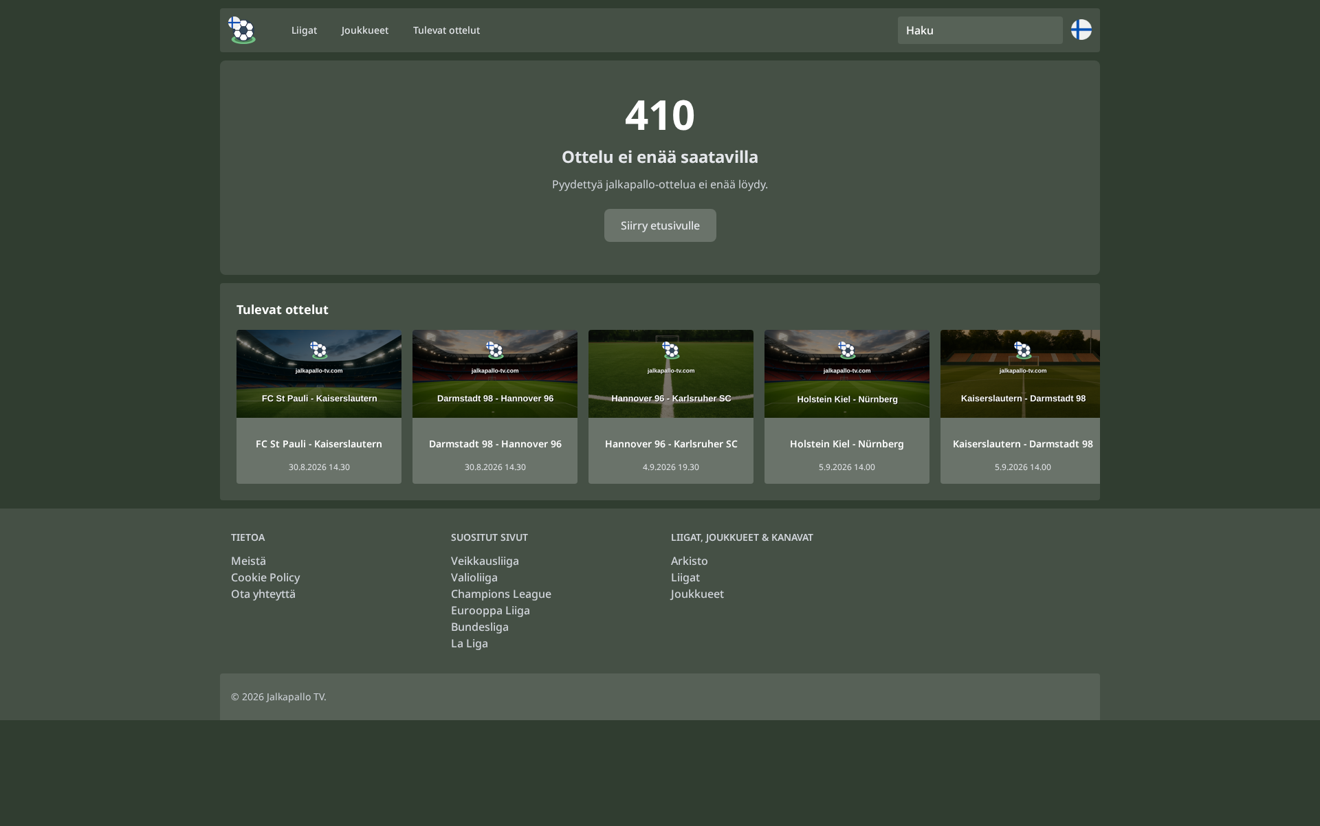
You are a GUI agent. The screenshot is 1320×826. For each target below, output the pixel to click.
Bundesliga (480, 626)
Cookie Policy (265, 577)
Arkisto (689, 560)
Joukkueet (697, 593)
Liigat (685, 577)
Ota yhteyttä (263, 593)
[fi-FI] (242, 30)
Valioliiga (474, 577)
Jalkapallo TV (295, 696)
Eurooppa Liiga (490, 610)
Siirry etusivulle (660, 225)
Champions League (501, 593)
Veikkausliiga (485, 560)
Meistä (248, 560)
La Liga (469, 643)
